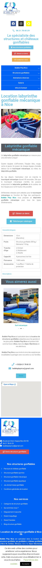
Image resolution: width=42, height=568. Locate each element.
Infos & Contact (21, 88)
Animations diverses (21, 78)
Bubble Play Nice (21, 68)
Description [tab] (6, 274)
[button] (21, 47)
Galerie (21, 83)
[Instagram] (21, 23)
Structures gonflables (21, 73)
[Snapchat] (28, 23)
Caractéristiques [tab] (9, 230)
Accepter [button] (25, 564)
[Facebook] (13, 23)
